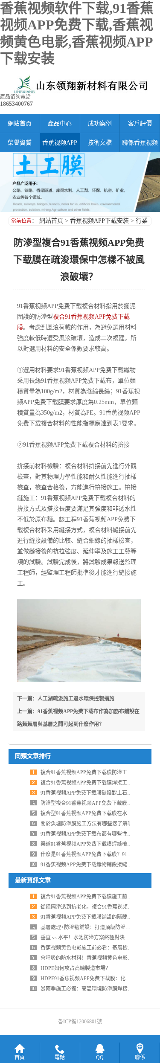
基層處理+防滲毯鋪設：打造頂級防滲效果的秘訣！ (98, 927)
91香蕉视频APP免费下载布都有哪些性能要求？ (94, 834)
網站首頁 (20, 123)
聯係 (140, 1057)
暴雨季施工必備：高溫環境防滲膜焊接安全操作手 (97, 989)
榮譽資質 (20, 142)
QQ (100, 1057)
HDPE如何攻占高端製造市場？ (76, 968)
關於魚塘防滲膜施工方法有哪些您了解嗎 (87, 824)
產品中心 (60, 123)
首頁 (20, 1057)
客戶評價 (140, 123)
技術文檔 (100, 142)
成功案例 (100, 123)
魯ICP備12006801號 (80, 1022)
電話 (60, 1057)
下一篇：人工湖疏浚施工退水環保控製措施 (65, 699)
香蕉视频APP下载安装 (59, 145)
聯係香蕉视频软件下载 (140, 145)
